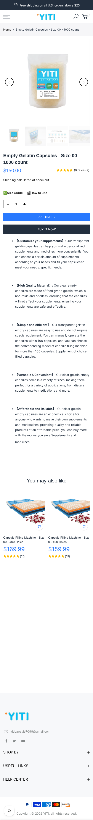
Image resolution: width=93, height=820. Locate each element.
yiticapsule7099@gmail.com (30, 731)
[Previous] (9, 82)
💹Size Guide (13, 193)
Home (7, 29)
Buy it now (46, 229)
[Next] (83, 82)
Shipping (9, 180)
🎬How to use (37, 193)
